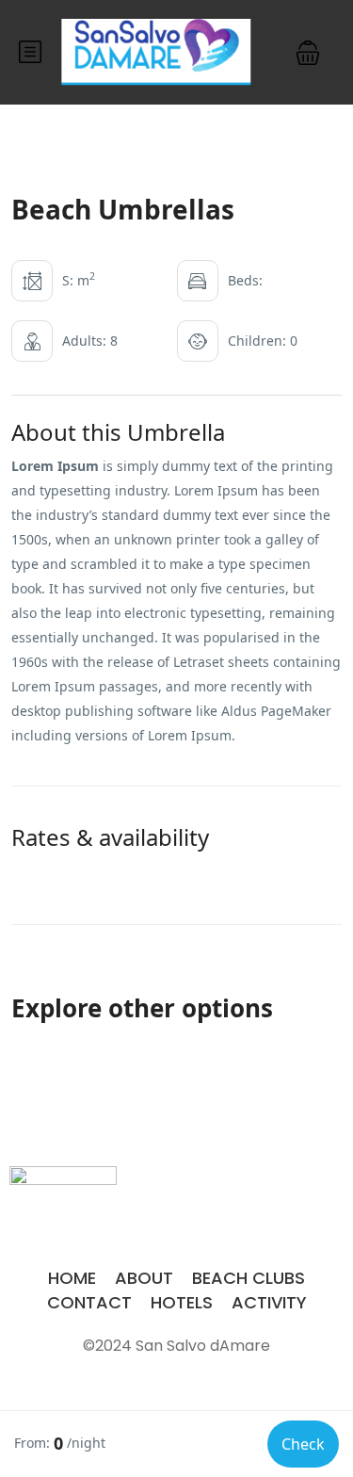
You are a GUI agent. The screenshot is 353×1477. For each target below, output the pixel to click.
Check (303, 1444)
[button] (308, 52)
